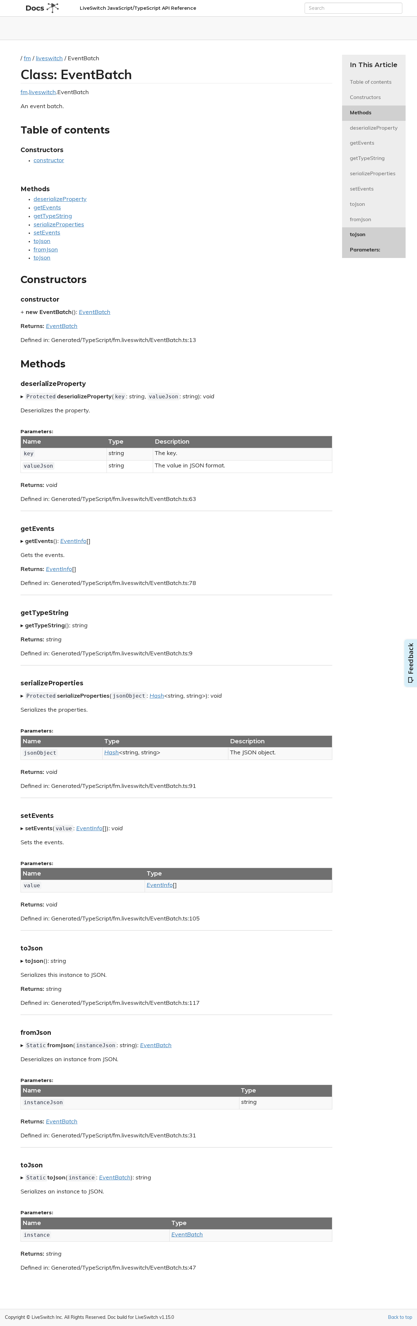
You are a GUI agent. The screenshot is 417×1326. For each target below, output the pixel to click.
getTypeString (53, 217)
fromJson (46, 250)
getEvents (47, 208)
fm (27, 59)
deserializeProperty (60, 200)
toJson (42, 242)
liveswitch (49, 59)
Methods (360, 113)
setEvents (47, 233)
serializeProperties (59, 225)
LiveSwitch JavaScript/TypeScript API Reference (138, 8)
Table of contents (371, 82)
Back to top (400, 1317)
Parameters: (365, 250)
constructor (49, 161)
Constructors (365, 97)
